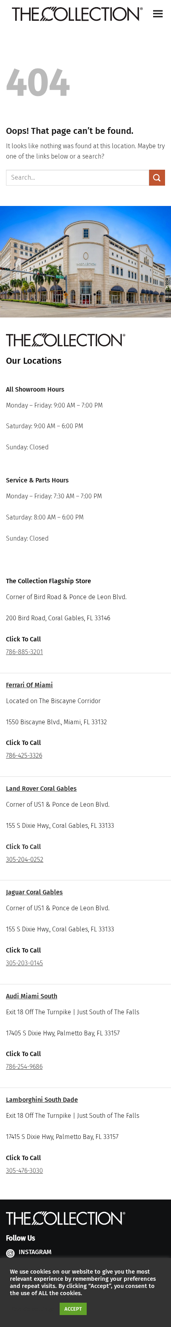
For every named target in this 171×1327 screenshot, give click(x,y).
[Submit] (157, 177)
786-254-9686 (24, 1066)
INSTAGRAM (35, 1252)
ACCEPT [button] (73, 1309)
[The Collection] (77, 14)
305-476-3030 (24, 1170)
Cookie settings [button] (33, 1309)
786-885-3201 (24, 652)
